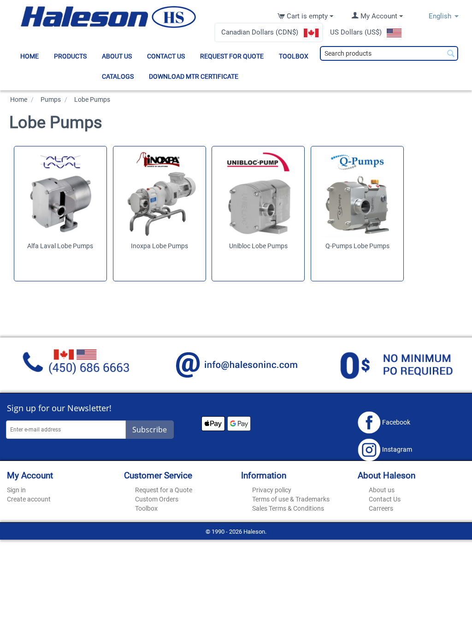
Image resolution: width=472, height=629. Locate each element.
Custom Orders (156, 499)
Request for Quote (232, 56)
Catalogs (118, 76)
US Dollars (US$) (356, 32)
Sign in (16, 490)
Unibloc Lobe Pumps (258, 246)
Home (29, 56)
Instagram (396, 449)
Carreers (381, 508)
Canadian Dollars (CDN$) (259, 32)
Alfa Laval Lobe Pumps (60, 246)
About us (117, 56)
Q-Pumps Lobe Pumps (357, 246)
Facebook (395, 421)
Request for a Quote (163, 490)
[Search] (451, 54)
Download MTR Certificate (193, 76)
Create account (29, 499)
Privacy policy (271, 490)
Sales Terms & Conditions (288, 508)
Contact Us (166, 56)
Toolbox (293, 56)
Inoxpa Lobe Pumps (159, 246)
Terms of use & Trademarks (291, 499)
